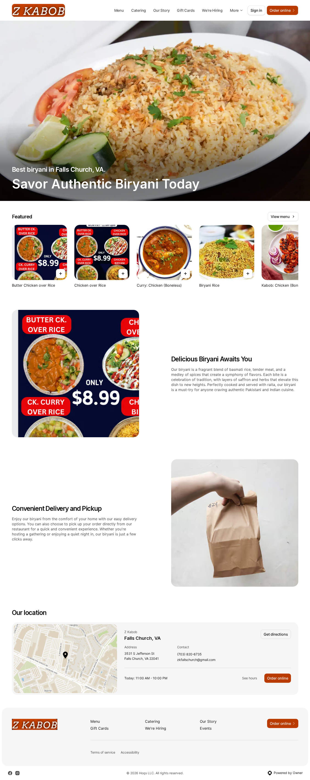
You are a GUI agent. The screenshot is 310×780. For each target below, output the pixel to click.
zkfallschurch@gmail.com (196, 660)
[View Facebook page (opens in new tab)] (10, 773)
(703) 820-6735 (189, 654)
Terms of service (102, 752)
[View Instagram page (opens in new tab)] (17, 773)
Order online (277, 678)
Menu (119, 10)
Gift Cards (186, 10)
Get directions (276, 634)
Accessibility (130, 752)
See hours (249, 678)
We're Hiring (212, 10)
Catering (138, 10)
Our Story (161, 10)
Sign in (256, 10)
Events (206, 728)
